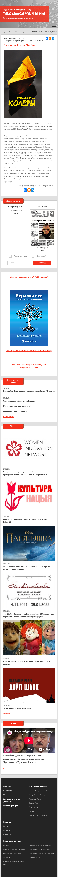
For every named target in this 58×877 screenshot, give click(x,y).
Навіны (6, 795)
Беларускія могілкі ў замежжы (40, 849)
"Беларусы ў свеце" (21, 256)
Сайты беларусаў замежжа (12, 853)
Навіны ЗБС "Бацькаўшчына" (19, 32)
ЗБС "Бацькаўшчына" (39, 787)
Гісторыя (6, 845)
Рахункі (31, 811)
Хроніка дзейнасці (35, 799)
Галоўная (4, 32)
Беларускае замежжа (12, 841)
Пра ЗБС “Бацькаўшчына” (38, 791)
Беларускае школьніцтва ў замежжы (42, 853)
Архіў (15, 213)
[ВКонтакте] (47, 38)
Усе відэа (6, 769)
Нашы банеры (33, 807)
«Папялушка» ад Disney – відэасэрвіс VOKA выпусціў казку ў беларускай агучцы (26, 568)
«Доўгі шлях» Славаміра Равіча (17, 709)
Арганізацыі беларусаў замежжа (14, 849)
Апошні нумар (16, 211)
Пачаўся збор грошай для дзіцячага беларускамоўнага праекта (26, 662)
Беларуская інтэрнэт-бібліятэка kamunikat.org (29, 350)
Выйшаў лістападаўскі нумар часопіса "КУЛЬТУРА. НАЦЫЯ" (25, 520)
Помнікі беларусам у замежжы (40, 845)
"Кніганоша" (41, 256)
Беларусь (7, 822)
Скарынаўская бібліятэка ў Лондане (19, 401)
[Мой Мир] (53, 38)
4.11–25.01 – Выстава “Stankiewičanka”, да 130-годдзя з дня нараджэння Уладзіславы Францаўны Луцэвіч (28, 615)
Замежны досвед (35, 857)
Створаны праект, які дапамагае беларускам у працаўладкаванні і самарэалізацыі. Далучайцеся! (25, 473)
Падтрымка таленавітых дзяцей (17, 406)
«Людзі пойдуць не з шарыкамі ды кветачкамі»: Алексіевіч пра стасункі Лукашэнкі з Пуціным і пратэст (23, 759)
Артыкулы (6, 830)
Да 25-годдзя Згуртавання (38, 815)
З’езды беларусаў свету (37, 795)
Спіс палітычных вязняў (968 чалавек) (29, 277)
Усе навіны (7, 714)
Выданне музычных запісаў (15, 412)
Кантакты (7, 791)
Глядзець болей (8, 416)
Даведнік (6, 826)
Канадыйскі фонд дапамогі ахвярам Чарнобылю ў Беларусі (29, 391)
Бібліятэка (7, 787)
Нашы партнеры (10, 806)
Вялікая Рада (33, 803)
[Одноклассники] (50, 38)
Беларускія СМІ (8, 834)
